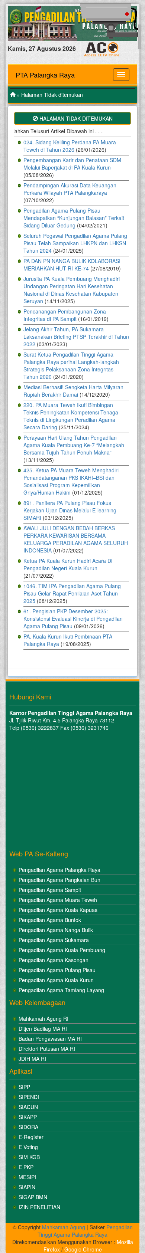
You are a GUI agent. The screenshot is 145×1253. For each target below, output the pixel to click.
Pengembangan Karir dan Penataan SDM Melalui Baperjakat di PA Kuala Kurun (72, 163)
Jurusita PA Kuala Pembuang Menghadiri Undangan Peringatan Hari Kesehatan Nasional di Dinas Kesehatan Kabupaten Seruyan (71, 290)
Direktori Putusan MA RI (47, 1048)
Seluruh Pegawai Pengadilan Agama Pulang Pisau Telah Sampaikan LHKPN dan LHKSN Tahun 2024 (75, 243)
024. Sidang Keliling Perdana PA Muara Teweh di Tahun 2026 (69, 145)
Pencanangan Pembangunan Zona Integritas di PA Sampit (64, 315)
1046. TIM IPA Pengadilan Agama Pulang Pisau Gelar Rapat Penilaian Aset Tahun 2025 (72, 593)
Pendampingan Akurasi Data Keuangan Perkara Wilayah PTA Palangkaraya (69, 188)
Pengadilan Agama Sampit (50, 889)
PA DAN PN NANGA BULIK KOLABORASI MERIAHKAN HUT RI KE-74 (71, 264)
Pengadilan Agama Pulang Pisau (57, 970)
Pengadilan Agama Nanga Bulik (56, 930)
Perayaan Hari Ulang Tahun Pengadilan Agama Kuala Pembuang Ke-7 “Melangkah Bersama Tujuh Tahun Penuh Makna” (73, 445)
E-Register (31, 1137)
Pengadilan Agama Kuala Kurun (56, 980)
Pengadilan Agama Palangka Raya (59, 869)
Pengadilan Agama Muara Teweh (58, 899)
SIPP (24, 1086)
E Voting (28, 1147)
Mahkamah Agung (63, 1227)
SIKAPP (28, 1117)
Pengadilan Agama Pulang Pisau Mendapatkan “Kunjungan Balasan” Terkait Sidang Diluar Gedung (73, 218)
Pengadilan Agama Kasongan (53, 960)
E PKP (26, 1167)
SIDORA (28, 1127)
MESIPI (27, 1177)
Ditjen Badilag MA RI (43, 1028)
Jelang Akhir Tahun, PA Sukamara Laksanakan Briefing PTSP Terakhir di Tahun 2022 (76, 336)
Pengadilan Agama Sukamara (54, 940)
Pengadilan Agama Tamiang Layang (61, 990)
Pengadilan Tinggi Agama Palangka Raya (85, 1230)
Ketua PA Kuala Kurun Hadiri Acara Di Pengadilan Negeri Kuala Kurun (67, 564)
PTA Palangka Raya (45, 74)
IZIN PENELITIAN (39, 1207)
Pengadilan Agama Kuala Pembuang (62, 950)
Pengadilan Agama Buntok (50, 920)
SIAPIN (27, 1187)
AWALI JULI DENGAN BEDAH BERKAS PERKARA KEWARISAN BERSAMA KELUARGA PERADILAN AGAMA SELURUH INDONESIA (75, 539)
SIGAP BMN (33, 1197)
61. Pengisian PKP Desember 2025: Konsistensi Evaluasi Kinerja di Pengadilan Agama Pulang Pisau (73, 618)
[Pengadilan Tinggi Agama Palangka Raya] (12, 94)
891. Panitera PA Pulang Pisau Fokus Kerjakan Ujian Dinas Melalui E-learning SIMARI (69, 510)
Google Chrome (83, 1249)
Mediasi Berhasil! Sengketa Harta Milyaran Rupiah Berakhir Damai (73, 390)
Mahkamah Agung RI (43, 1018)
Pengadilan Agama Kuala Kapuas (58, 909)
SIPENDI (29, 1097)
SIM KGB (29, 1157)
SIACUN (28, 1107)
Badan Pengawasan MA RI (50, 1038)
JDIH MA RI (32, 1058)
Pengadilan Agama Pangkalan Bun (59, 879)
